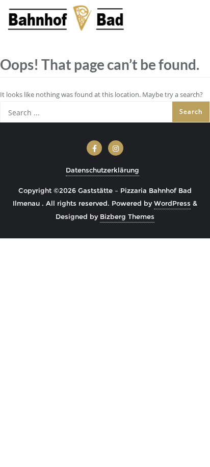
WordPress (172, 203)
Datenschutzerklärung (102, 170)
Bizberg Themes (127, 216)
